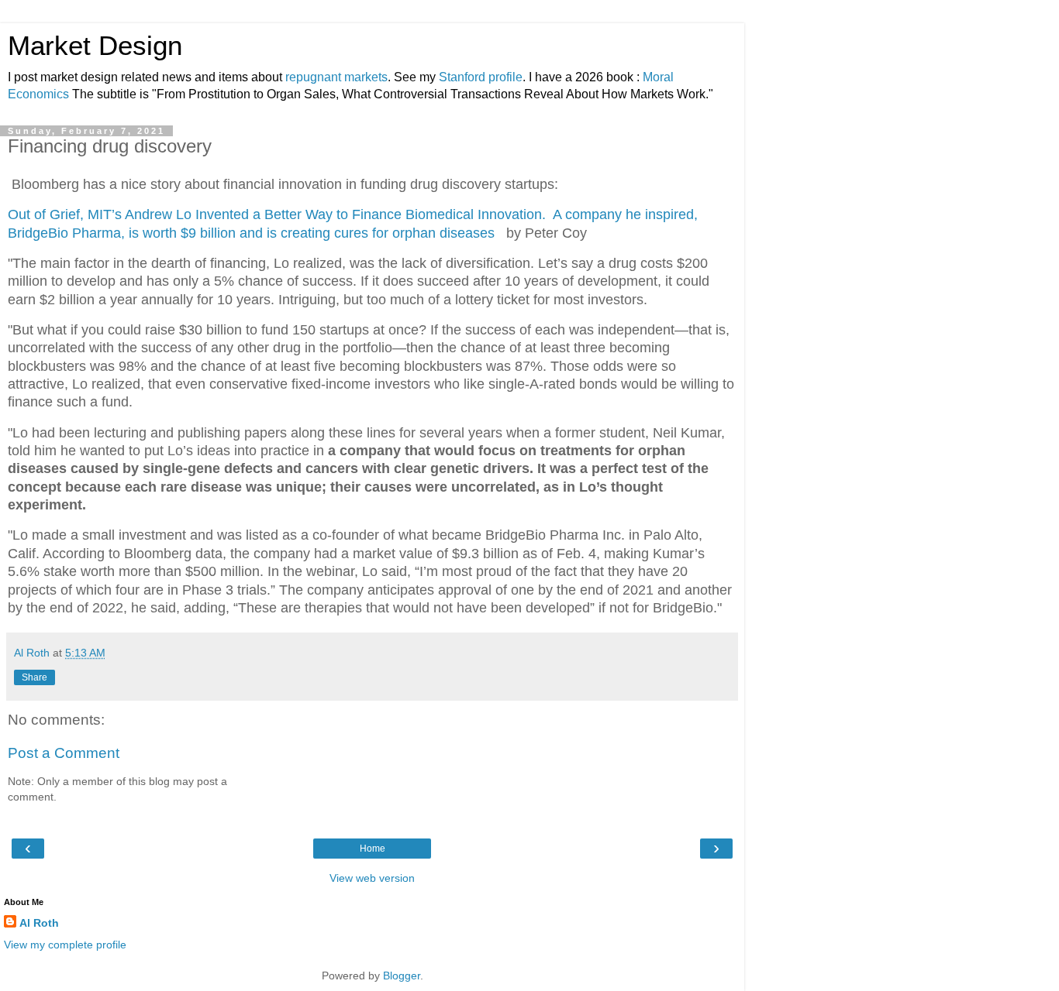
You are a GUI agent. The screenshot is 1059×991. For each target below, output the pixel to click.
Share (34, 677)
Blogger (401, 975)
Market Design (95, 45)
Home (372, 848)
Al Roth (39, 923)
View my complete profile (65, 944)
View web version (372, 878)
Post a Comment (63, 753)
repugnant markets (336, 77)
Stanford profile (481, 77)
